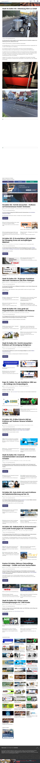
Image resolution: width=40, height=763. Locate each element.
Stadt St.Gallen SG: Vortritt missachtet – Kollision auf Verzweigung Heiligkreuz (17, 344)
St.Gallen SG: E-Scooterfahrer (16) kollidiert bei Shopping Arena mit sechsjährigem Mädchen (18, 240)
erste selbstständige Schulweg (18, 611)
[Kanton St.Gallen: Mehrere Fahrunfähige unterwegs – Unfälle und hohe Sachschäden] (20, 567)
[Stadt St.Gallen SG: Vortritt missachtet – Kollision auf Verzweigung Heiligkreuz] (20, 347)
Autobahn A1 (23, 499)
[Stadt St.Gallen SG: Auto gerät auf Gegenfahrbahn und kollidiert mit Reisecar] (20, 312)
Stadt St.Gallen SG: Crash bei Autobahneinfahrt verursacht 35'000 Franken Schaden (19, 456)
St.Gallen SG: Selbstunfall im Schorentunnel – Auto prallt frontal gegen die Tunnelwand (19, 527)
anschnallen (15, 391)
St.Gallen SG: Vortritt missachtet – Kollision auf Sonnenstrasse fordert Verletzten (19, 206)
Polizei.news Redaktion (11, 38)
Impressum (4, 747)
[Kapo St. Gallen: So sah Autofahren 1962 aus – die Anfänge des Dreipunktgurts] (20, 386)
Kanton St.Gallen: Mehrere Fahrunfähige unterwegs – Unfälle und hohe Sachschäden (19, 564)
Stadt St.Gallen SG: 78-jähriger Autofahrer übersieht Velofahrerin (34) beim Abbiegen (18, 279)
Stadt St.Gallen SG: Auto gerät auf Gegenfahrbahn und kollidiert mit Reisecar (18, 309)
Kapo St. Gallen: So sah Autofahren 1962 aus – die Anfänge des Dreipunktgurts (19, 383)
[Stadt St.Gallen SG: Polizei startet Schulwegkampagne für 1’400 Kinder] (20, 604)
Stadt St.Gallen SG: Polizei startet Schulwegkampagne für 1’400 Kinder (16, 601)
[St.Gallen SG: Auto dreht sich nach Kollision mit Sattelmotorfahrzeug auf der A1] (20, 496)
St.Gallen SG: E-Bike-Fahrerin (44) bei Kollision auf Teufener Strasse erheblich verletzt (17, 421)
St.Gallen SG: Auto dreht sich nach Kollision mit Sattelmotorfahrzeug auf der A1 (19, 493)
